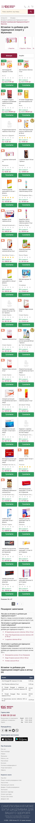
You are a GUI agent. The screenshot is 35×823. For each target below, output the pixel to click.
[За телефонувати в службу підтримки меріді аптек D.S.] (25, 7)
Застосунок (4, 789)
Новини (3, 753)
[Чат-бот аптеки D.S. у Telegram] (13, 730)
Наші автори (4, 760)
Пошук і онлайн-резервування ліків (11, 780)
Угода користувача (6, 767)
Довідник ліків (5, 799)
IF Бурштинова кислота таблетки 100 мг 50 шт (19, 632)
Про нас (3, 749)
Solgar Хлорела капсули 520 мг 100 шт (17, 658)
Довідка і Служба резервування (10, 787)
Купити (10, 85)
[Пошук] (31, 11)
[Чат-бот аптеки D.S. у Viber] (17, 730)
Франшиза (4, 756)
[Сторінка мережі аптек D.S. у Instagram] (6, 730)
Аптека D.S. (4, 18)
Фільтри (9, 56)
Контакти (3, 763)
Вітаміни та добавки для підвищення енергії (14, 20)
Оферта (3, 770)
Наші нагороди (5, 751)
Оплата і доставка (6, 794)
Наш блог (3, 778)
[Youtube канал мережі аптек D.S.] (10, 730)
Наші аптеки (4, 782)
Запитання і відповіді (7, 792)
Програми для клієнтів (7, 785)
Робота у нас (4, 758)
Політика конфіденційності (8, 765)
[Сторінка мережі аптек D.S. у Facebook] (2, 730)
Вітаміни (12, 18)
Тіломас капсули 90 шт (12, 660)
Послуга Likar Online (7, 796)
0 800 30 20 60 (8, 715)
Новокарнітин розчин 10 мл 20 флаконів (17, 655)
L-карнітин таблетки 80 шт (13, 639)
